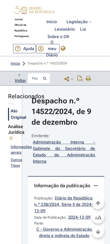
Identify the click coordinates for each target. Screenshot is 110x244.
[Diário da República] (34, 11)
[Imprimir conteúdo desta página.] (88, 79)
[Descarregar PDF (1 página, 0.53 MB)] (80, 79)
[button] (34, 10)
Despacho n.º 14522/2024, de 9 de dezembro (62, 111)
